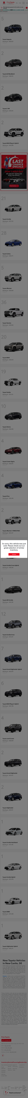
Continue (14, 554)
